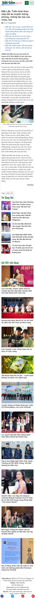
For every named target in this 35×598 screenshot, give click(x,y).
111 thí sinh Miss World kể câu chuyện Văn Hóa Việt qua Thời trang (21, 226)
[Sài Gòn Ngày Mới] (11, 3)
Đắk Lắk (10, 193)
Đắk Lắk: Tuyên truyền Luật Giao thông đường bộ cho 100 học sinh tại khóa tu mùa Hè (18, 48)
